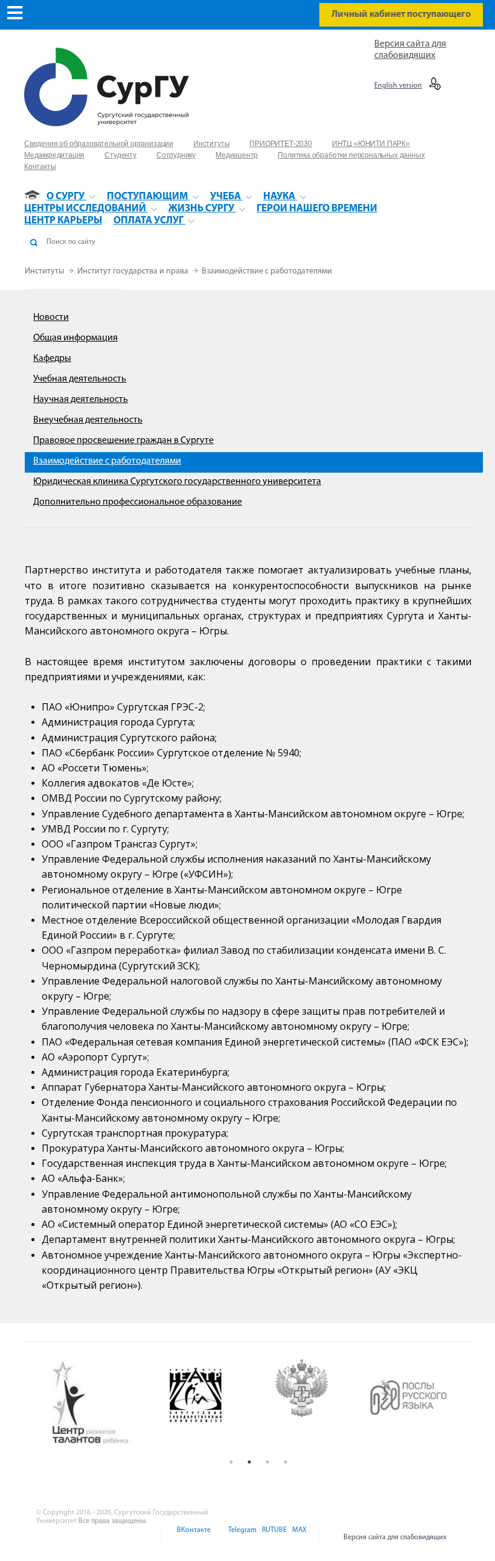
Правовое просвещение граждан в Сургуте (123, 440)
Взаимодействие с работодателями (267, 271)
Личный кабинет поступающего (401, 14)
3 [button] (267, 1462)
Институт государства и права (133, 271)
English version (398, 85)
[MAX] (298, 1537)
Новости (51, 317)
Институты (45, 271)
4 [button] (285, 1462)
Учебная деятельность (79, 379)
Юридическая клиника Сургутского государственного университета (177, 482)
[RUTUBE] (273, 1537)
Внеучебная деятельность (87, 420)
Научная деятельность (80, 399)
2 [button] (249, 1462)
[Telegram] (241, 1537)
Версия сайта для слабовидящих (395, 1537)
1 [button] (231, 1462)
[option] (100, 1403)
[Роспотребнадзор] (313, 1403)
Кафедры (52, 358)
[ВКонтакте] (192, 1537)
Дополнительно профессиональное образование (137, 502)
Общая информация (75, 338)
